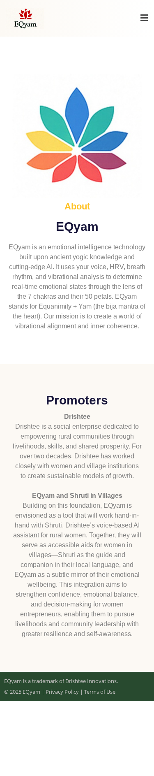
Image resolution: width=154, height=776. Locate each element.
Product (105, 721)
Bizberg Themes (77, 758)
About (42, 721)
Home (73, 721)
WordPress (73, 747)
